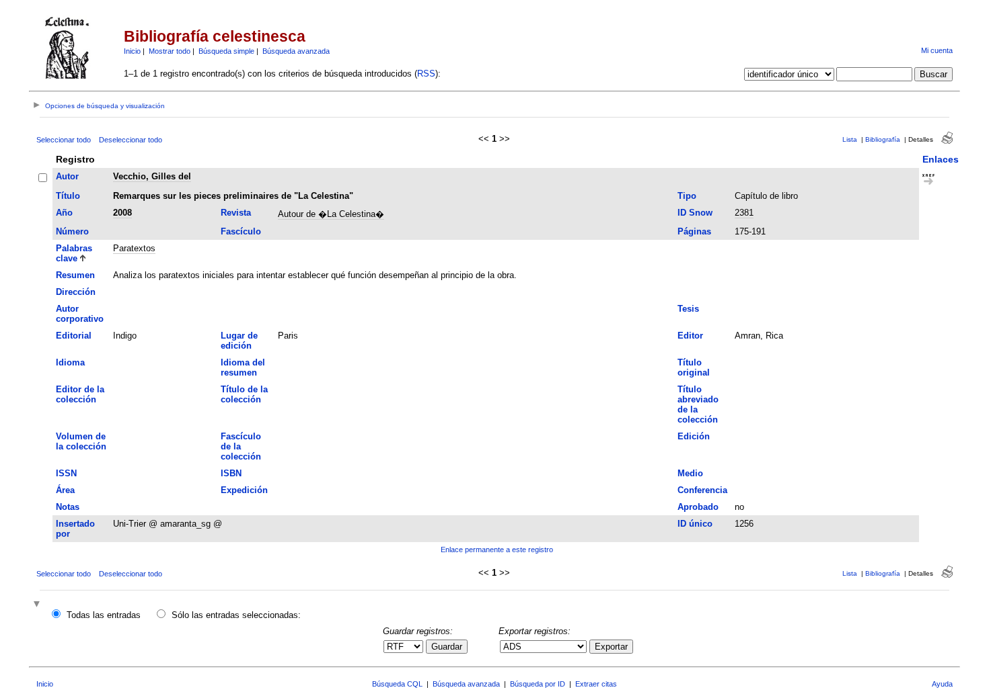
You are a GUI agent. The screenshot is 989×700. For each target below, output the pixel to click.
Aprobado (698, 507)
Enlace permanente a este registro (497, 549)
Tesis (688, 309)
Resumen (75, 275)
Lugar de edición (239, 341)
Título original (693, 367)
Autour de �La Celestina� (331, 214)
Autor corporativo (80, 314)
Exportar (611, 647)
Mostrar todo (169, 51)
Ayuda (942, 684)
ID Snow (694, 213)
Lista (849, 139)
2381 (744, 213)
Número (72, 231)
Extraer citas (596, 684)
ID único (694, 524)
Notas (67, 507)
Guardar (446, 647)
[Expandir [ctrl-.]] (38, 605)
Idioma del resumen (243, 367)
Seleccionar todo (63, 140)
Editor (690, 336)
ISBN (231, 473)
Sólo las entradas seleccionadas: (236, 615)
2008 (122, 213)
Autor (67, 176)
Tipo (686, 196)
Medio (690, 473)
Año (64, 213)
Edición (693, 436)
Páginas (694, 231)
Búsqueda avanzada (296, 51)
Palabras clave (74, 253)
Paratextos (134, 248)
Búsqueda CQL (397, 684)
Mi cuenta (937, 50)
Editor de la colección (80, 394)
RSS (426, 74)
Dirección (76, 292)
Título (68, 196)
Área (65, 490)
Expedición (244, 490)
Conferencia (702, 490)
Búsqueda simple (226, 51)
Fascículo (241, 231)
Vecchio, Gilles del (152, 176)
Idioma (70, 362)
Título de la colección (244, 394)
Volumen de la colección (81, 441)
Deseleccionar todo (130, 140)
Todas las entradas (104, 615)
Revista (236, 213)
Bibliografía (882, 139)
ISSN (66, 473)
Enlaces (940, 159)
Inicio (132, 51)
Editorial (73, 336)
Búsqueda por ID (537, 684)
